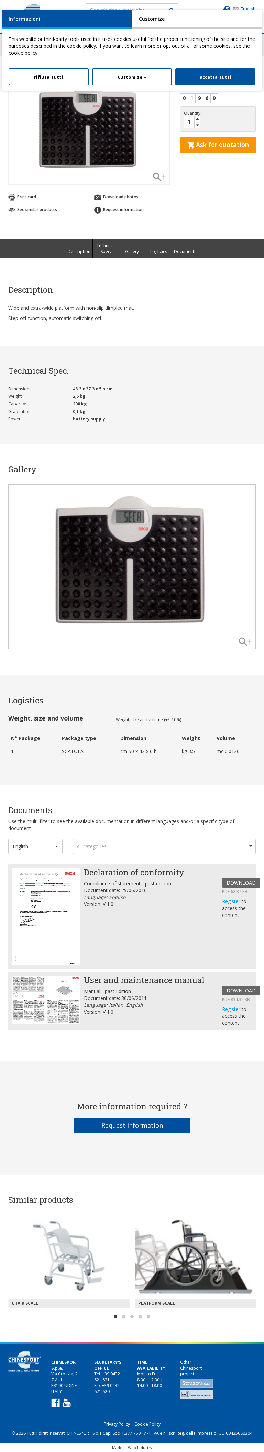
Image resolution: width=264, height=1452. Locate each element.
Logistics (158, 251)
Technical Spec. (106, 248)
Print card (26, 197)
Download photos (120, 197)
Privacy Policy (117, 1424)
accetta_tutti (215, 77)
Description (79, 251)
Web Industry (140, 1447)
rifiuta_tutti (48, 77)
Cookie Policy (147, 1424)
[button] (35, 846)
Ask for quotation (221, 144)
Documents (185, 251)
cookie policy (23, 52)
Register (232, 901)
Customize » (132, 77)
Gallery (132, 251)
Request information (132, 1125)
